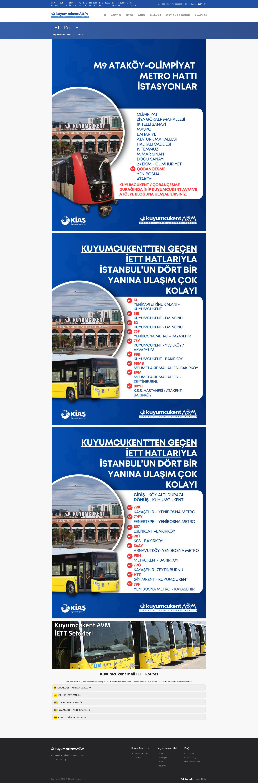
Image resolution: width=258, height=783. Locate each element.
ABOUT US (116, 15)
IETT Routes (136, 757)
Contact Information (139, 753)
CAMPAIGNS (155, 15)
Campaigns (162, 757)
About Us (162, 765)
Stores (160, 753)
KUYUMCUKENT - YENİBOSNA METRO (72, 710)
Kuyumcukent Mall (62, 34)
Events (160, 761)
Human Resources (192, 761)
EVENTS (141, 15)
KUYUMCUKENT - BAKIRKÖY (68, 703)
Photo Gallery (190, 757)
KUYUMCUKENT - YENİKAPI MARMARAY (72, 688)
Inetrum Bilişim (200, 779)
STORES (129, 15)
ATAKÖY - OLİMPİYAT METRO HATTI (71, 717)
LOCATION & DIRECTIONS (178, 15)
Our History (189, 753)
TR (201, 4)
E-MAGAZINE (201, 15)
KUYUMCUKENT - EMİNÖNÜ (67, 695)
